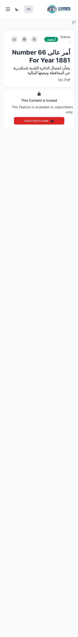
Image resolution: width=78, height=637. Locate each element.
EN (29, 9)
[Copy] (34, 39)
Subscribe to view (36, 121)
